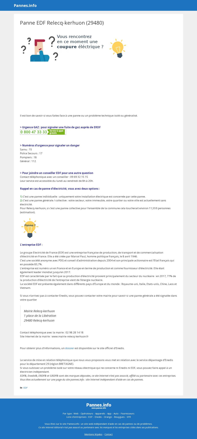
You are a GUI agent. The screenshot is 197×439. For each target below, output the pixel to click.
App (109, 413)
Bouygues (119, 416)
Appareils (100, 413)
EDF (25, 387)
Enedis (98, 416)
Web (76, 413)
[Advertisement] (98, 88)
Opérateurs (87, 413)
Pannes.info (25, 5)
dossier (69, 348)
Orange (108, 416)
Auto (116, 413)
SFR (129, 416)
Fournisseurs (127, 413)
